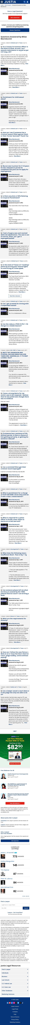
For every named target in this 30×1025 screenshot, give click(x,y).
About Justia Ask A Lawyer (9, 818)
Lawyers (3, 824)
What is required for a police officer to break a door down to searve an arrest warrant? (12, 519)
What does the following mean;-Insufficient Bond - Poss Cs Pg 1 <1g (14, 554)
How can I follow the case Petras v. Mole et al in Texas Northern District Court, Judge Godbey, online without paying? (15, 654)
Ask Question (15, 840)
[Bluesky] (18, 1003)
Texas (20, 43)
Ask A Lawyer (8, 5)
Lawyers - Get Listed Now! (15, 912)
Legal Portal (15, 1009)
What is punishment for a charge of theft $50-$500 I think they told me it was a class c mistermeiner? (15, 494)
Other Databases (7, 990)
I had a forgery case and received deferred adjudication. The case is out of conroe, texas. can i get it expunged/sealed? (15, 235)
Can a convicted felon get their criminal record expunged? (13, 468)
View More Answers (15, 296)
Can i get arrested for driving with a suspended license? (15, 304)
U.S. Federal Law (7, 983)
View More (15, 87)
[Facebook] (12, 1003)
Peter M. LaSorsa (6, 879)
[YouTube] (10, 1003)
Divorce (12, 616)
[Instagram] (14, 1003)
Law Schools (5, 980)
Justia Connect (15, 1006)
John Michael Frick (7, 887)
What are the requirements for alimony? (13, 619)
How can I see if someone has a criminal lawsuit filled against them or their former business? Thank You (14, 134)
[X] (20, 1003)
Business (4, 976)
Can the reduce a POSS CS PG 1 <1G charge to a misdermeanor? (14, 325)
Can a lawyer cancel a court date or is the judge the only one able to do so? (15, 692)
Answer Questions (15, 30)
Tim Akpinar (5, 870)
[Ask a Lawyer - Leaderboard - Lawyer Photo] (3, 856)
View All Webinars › (15, 803)
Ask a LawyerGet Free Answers (6, 832)
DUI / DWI (12, 350)
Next (15, 731)
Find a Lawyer (5, 901)
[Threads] (16, 1003)
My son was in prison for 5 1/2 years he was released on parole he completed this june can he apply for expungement (15, 168)
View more (25, 896)
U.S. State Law (6, 987)
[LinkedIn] (8, 1003)
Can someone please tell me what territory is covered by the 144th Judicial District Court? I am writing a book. (15, 592)
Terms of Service (15, 1017)
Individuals (5, 973)
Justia (2, 5)
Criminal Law (13, 43)
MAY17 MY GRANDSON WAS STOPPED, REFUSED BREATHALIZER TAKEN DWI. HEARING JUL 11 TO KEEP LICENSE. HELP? (14, 355)
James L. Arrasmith (7, 853)
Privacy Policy (15, 1019)
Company (15, 1011)
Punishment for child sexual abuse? (12, 98)
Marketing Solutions (8, 994)
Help (15, 1014)
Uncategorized (14, 549)
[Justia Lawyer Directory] (22, 1003)
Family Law (13, 687)
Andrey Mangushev (7, 861)
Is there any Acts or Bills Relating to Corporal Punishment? (14, 197)
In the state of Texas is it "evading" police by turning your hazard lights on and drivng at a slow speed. (15, 266)
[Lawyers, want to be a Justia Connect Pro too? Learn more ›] (15, 852)
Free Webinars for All (7, 770)
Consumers (4, 820)
